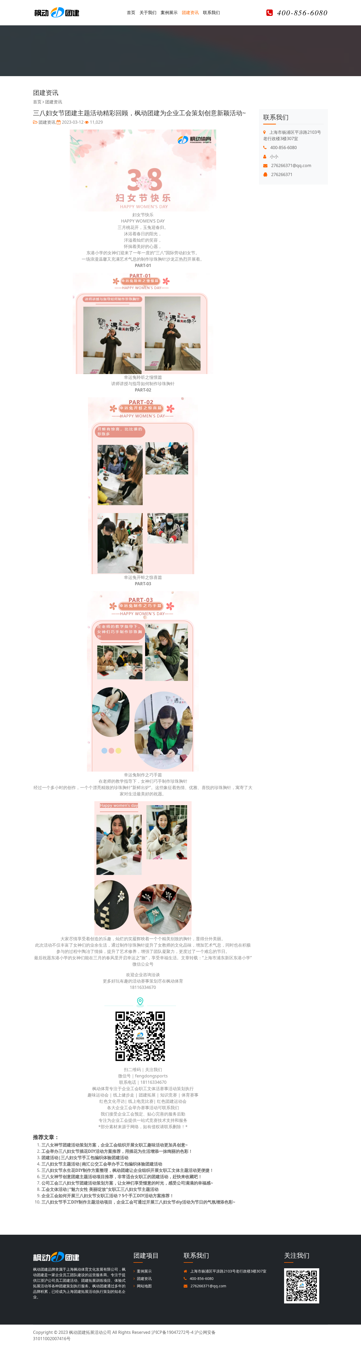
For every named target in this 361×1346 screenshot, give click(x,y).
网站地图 (144, 1285)
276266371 (281, 174)
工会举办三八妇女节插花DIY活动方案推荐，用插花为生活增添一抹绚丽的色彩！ (117, 1151)
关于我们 (148, 12)
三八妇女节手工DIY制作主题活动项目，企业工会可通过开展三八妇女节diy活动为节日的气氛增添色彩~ (138, 1202)
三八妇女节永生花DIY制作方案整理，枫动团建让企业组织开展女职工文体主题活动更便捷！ (127, 1170)
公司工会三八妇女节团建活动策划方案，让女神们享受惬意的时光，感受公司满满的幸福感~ (127, 1183)
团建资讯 (190, 12)
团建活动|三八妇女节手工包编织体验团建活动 (84, 1157)
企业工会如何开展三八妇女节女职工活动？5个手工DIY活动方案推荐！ (107, 1196)
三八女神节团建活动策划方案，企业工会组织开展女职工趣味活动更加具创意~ (114, 1145)
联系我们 (211, 12)
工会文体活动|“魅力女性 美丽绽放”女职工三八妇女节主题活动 (100, 1189)
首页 (131, 12)
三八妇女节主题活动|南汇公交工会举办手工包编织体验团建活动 (101, 1164)
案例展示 (169, 12)
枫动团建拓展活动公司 (90, 1332)
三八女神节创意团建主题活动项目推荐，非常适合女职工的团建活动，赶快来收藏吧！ (121, 1176)
